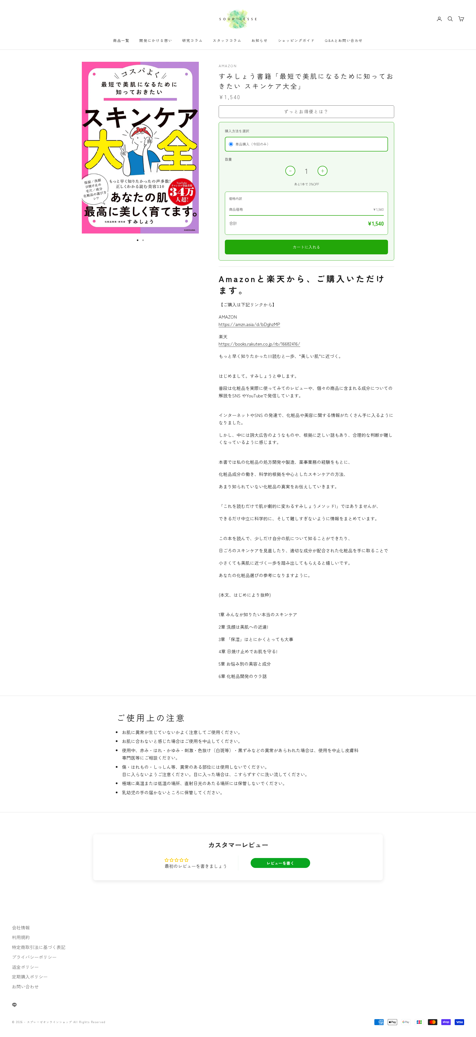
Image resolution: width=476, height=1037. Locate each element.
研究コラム (192, 40)
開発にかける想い (155, 40)
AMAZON (228, 65)
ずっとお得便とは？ (306, 111)
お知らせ (259, 40)
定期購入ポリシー (30, 976)
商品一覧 (121, 40)
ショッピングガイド (296, 40)
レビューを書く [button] (280, 863)
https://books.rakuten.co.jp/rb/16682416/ (259, 343)
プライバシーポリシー (34, 957)
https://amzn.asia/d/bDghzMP (249, 324)
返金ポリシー (25, 967)
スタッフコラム (227, 40)
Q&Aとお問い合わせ (344, 40)
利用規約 (21, 937)
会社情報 (21, 927)
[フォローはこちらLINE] (14, 1004)
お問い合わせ (25, 986)
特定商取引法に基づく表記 (38, 947)
